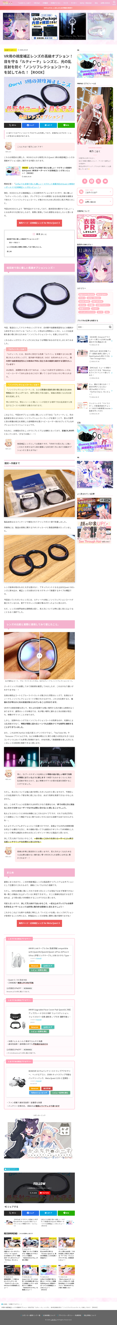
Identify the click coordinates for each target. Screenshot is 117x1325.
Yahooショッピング (39, 1092)
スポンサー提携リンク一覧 (31, 1315)
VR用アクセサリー (10, 50)
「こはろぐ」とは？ (24, 3)
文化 (96, 3)
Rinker (38, 958)
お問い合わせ (105, 3)
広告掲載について (49, 1315)
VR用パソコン (56, 3)
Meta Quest (102, 294)
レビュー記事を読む (39, 970)
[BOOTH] (91, 181)
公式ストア (47, 966)
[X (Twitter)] (98, 181)
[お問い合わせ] (105, 181)
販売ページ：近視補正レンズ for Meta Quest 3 (39, 222)
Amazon (34, 966)
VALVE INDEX (84, 301)
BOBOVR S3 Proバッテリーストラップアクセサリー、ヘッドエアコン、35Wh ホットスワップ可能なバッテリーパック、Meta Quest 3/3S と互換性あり (50, 1075)
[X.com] (33, 1193)
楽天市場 (47, 1088)
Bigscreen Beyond (86, 294)
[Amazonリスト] (84, 181)
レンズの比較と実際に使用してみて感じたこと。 (25, 247)
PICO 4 (82, 298)
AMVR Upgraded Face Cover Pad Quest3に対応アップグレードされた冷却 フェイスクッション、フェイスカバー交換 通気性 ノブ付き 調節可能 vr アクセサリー (50, 1013)
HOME (5, 1304)
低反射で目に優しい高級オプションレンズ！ (23, 239)
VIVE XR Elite (97, 301)
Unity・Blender (86, 3)
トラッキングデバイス (87, 312)
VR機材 (45, 3)
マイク (65, 3)
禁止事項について (90, 1315)
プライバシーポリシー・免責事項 (69, 1315)
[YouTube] (44, 1193)
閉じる (43, 234)
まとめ (9, 251)
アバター (74, 3)
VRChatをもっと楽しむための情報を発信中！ (58, 8)
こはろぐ (54, 1320)
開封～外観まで (14, 242)
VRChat (37, 3)
